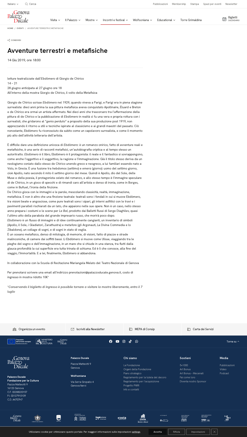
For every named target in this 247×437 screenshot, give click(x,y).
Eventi (20, 28)
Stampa (194, 4)
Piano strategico (132, 373)
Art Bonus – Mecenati (191, 373)
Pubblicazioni (160, 4)
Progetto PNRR (131, 385)
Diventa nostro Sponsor (193, 381)
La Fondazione (132, 365)
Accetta (158, 431)
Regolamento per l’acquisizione (141, 381)
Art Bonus (185, 369)
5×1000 (184, 365)
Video (223, 369)
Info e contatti (131, 389)
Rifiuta (176, 431)
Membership (179, 4)
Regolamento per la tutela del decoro (145, 377)
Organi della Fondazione (137, 369)
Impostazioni (198, 431)
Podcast (224, 373)
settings (136, 431)
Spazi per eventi (212, 4)
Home (10, 28)
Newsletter (231, 4)
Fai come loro (187, 377)
